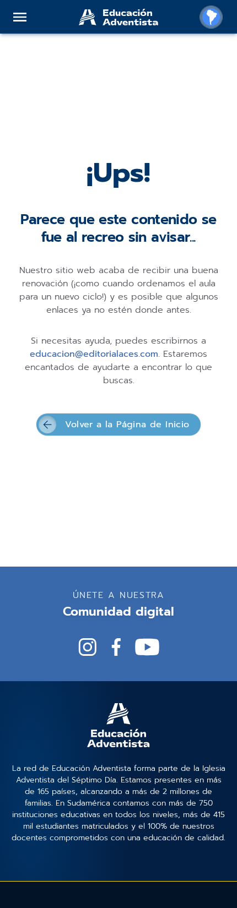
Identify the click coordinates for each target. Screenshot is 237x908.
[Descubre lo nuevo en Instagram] (88, 647)
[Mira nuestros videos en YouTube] (147, 647)
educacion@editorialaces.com (94, 354)
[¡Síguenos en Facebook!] (116, 647)
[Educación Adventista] (118, 17)
